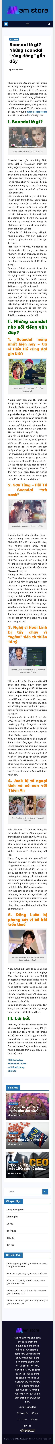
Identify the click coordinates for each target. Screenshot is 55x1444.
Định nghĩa (14, 39)
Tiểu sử (10, 1238)
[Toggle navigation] (28, 24)
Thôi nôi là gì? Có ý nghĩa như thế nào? (23, 1109)
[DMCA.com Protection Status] (27, 1430)
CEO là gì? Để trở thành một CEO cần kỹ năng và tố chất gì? (27, 1168)
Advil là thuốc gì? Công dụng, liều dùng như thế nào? (27, 1139)
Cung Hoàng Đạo (15, 1209)
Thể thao (11, 1231)
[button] (49, 24)
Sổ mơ (10, 1224)
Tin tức (10, 1245)
